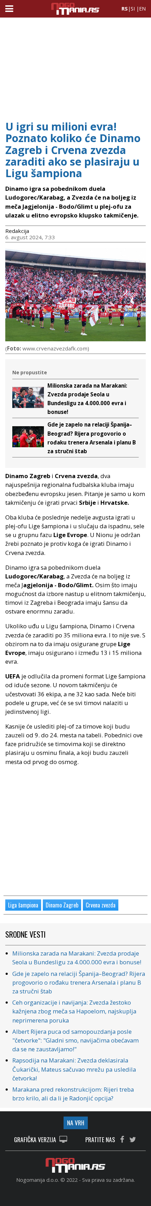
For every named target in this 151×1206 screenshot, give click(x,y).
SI (133, 8)
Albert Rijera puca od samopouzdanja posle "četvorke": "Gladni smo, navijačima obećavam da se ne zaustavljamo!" (75, 1040)
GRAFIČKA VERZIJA (36, 1140)
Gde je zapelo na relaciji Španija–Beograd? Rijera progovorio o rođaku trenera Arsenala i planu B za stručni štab (78, 982)
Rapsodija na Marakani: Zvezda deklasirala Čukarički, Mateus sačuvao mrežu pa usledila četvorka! (74, 1069)
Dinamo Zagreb (62, 905)
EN (142, 8)
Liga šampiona (23, 905)
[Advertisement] (75, 66)
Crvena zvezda (101, 905)
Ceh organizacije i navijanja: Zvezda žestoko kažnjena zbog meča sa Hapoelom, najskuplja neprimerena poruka (74, 1011)
